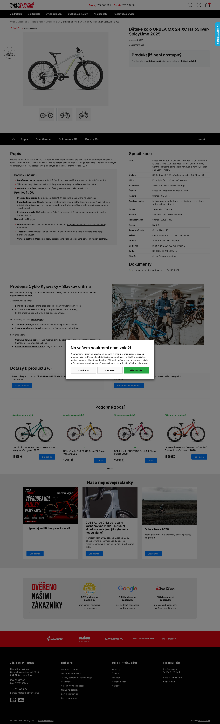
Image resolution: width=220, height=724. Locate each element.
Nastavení (110, 370)
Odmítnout (83, 370)
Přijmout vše (136, 370)
